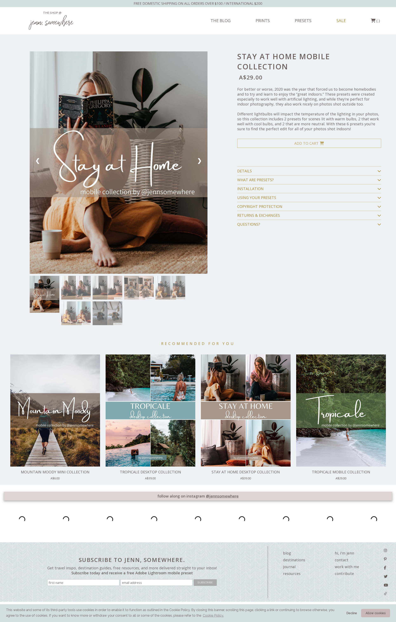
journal (289, 566)
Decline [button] (351, 613)
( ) (377, 20)
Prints (263, 20)
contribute (344, 573)
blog (287, 553)
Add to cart (307, 143)
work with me (347, 566)
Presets (303, 20)
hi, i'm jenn (344, 553)
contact (341, 559)
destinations (294, 559)
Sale (341, 20)
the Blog (221, 20)
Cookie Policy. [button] (213, 615)
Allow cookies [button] (376, 613)
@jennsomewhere (222, 496)
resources (292, 573)
